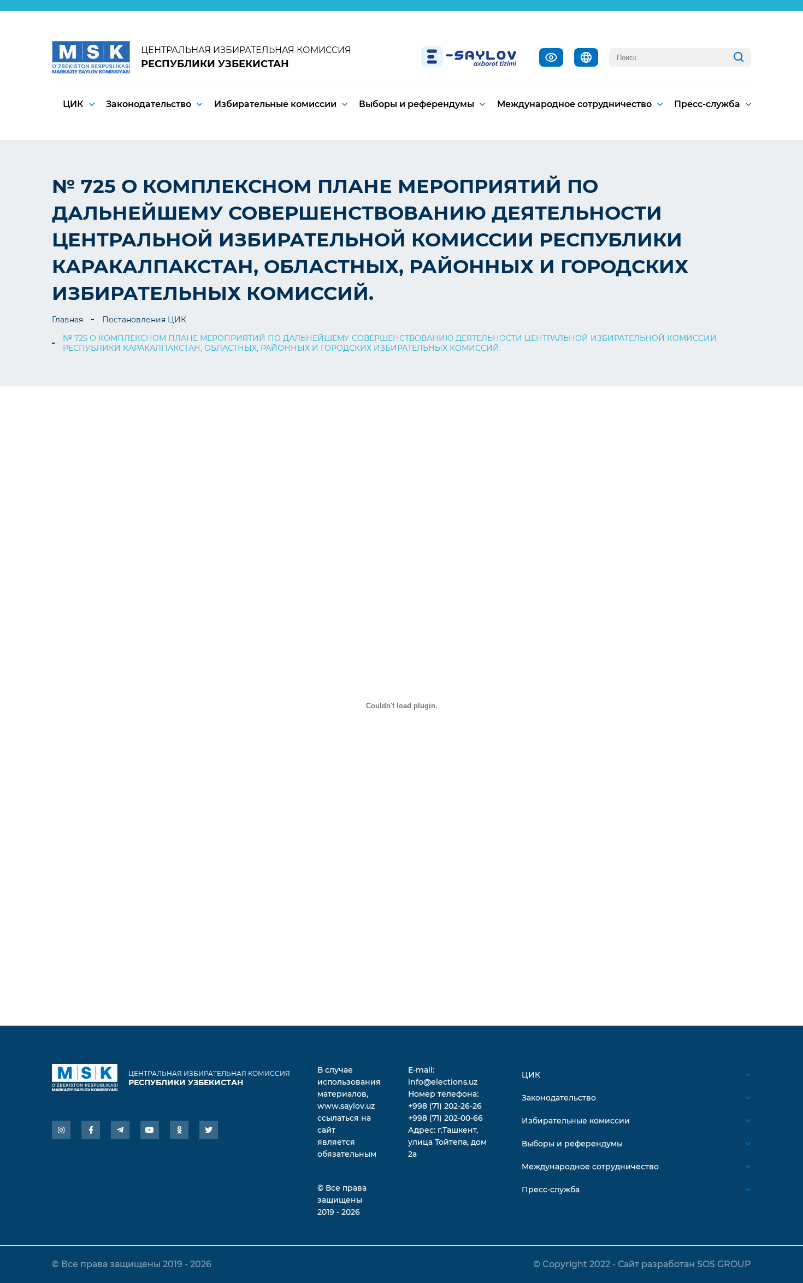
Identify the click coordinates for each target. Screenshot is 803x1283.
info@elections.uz (442, 1082)
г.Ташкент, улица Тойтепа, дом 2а (447, 1142)
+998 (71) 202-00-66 (445, 1118)
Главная (67, 320)
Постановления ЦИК (144, 320)
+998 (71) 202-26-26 (445, 1106)
